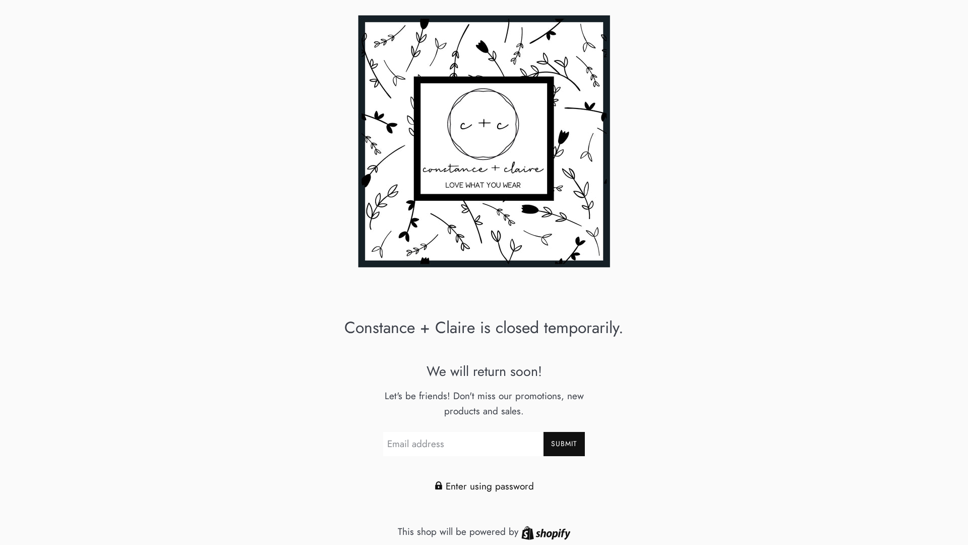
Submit (564, 444)
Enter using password (488, 486)
